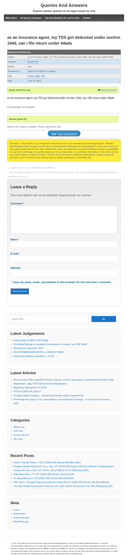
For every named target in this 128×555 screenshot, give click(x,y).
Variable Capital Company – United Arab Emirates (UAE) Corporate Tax (49, 395)
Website (15, 267)
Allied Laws (19, 427)
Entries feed (19, 513)
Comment (17, 203)
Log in (17, 509)
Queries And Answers (64, 5)
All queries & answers (31, 18)
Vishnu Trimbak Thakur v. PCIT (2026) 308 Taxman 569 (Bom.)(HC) (47, 462)
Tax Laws (18, 439)
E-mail (14, 253)
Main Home (11, 18)
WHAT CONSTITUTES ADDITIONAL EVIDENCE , (34, 168)
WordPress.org (21, 521)
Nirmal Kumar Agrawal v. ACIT (28, 348)
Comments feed (21, 517)
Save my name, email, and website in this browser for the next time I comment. (62, 282)
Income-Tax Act (21, 435)
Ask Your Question (64, 134)
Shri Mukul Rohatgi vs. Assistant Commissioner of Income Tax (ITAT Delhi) (50, 344)
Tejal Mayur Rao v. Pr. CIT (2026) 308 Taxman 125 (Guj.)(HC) (44, 474)
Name (13, 239)
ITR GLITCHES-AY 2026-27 (27, 391)
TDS (43, 76)
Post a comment (109, 90)
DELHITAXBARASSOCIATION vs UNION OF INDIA (39, 352)
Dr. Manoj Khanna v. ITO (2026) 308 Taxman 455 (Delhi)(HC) (44, 478)
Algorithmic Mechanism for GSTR (30, 387)
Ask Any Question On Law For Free (62, 18)
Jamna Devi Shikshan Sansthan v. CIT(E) (34, 356)
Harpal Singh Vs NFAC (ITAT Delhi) (31, 340)
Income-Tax (33, 62)
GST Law (18, 431)
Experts (87, 18)
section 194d (34, 76)
